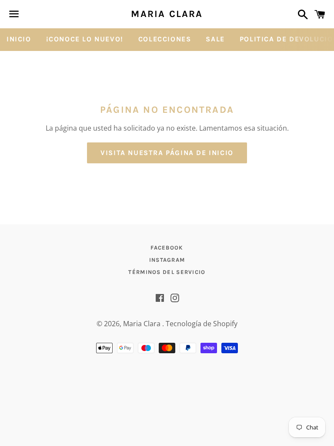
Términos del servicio (166, 272)
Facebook (166, 247)
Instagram (167, 260)
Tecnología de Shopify (201, 323)
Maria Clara (167, 14)
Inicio (19, 39)
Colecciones (164, 39)
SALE (215, 39)
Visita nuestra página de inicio (167, 153)
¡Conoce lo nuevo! (85, 39)
